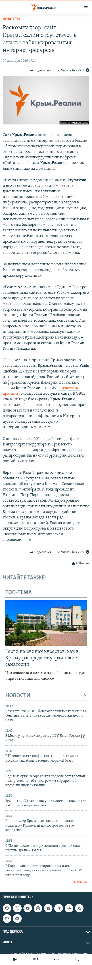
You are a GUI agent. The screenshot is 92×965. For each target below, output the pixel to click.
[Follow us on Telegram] (58, 908)
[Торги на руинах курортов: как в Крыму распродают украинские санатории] (46, 623)
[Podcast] (7, 918)
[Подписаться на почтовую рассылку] (17, 918)
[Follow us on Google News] (48, 908)
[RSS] (79, 908)
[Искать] (77, 959)
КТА (36, 959)
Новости (11, 19)
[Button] (40, 70)
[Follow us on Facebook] (7, 908)
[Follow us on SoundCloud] (69, 908)
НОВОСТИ (17, 696)
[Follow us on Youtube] (27, 908)
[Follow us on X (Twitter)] (17, 908)
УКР (56, 959)
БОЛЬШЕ (80, 882)
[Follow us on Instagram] (38, 908)
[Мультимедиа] (14, 959)
